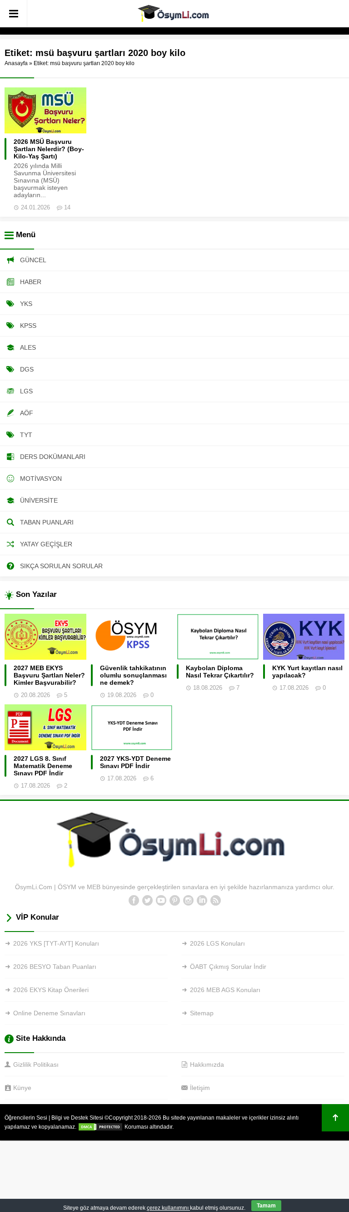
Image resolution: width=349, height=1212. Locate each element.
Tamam (266, 1205)
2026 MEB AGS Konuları (225, 989)
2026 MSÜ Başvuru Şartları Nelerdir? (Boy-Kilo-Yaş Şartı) (49, 149)
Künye (22, 1087)
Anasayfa (16, 63)
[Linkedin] (201, 900)
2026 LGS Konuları (217, 943)
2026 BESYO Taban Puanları (54, 966)
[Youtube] (160, 900)
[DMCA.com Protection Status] (100, 1127)
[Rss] (215, 900)
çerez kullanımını (168, 1208)
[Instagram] (188, 900)
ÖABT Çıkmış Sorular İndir (228, 966)
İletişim (200, 1087)
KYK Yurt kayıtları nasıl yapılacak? (307, 671)
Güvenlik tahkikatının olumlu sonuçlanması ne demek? (133, 675)
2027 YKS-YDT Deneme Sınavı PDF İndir (135, 762)
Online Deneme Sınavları (49, 1013)
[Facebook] (133, 900)
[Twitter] (147, 900)
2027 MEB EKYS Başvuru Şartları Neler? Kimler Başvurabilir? (49, 675)
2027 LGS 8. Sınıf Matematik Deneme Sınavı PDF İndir (43, 766)
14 (67, 207)
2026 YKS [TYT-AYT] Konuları (56, 943)
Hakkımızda (207, 1064)
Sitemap (202, 1013)
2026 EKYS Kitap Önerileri (51, 989)
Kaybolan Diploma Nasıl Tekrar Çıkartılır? (220, 671)
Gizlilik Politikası (36, 1064)
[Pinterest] (174, 900)
